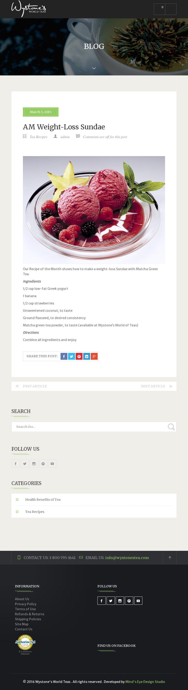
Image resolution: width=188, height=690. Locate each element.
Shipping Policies (28, 619)
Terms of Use (25, 609)
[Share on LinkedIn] (86, 356)
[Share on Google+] (94, 356)
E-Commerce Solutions (25, 652)
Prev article (35, 386)
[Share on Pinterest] (79, 356)
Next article (153, 386)
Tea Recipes (38, 136)
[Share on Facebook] (64, 356)
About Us (22, 599)
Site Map (21, 624)
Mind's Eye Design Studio (145, 682)
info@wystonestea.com (127, 557)
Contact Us (23, 629)
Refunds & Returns (29, 614)
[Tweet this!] (71, 356)
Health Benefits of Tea (43, 500)
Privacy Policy (25, 604)
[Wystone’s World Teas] (28, 9)
